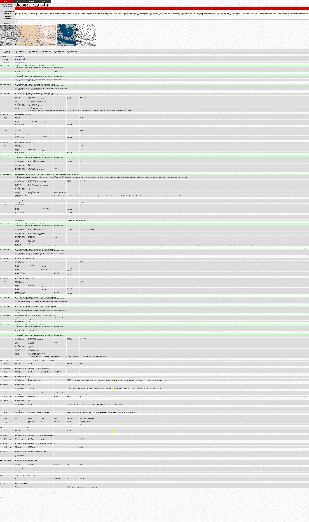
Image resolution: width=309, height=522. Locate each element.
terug (1, 497)
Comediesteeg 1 (18, 60)
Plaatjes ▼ (31, 1)
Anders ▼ (44, 1)
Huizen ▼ (19, 1)
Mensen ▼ (6, 1)
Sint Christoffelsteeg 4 (19, 62)
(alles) (166, 380)
